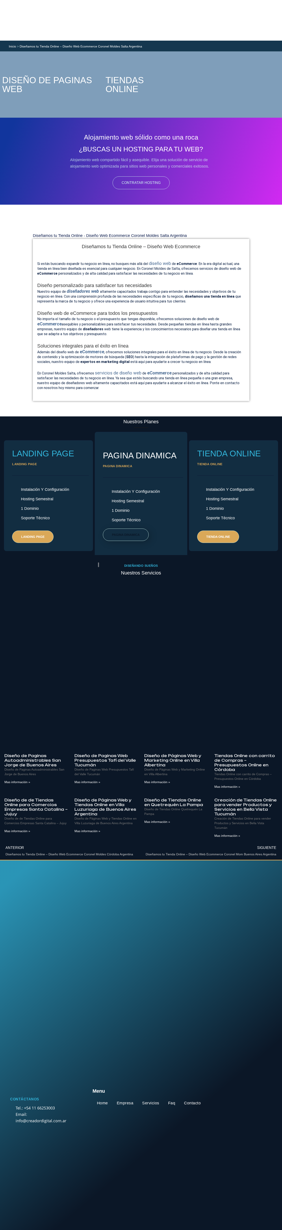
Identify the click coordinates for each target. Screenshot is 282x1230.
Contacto (192, 1103)
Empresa (125, 1103)
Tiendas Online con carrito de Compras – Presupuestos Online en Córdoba (244, 762)
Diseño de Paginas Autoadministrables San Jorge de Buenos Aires (32, 760)
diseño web (160, 263)
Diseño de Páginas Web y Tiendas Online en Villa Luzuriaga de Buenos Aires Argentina (105, 807)
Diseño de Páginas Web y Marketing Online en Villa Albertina (172, 760)
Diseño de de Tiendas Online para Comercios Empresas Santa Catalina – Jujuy (36, 807)
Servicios (150, 1103)
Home (102, 1103)
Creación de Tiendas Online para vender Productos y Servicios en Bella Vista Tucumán (245, 807)
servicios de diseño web (118, 373)
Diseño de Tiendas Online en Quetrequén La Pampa (173, 802)
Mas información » (17, 782)
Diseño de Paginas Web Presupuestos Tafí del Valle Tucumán (105, 760)
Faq (171, 1103)
